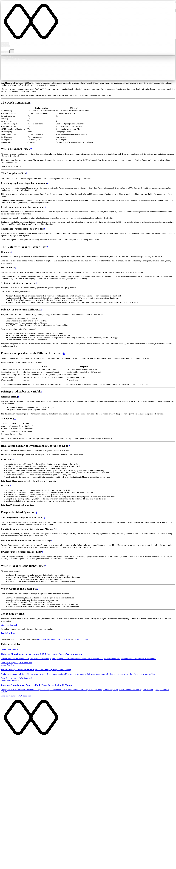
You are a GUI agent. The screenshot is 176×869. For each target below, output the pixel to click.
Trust (20, 48)
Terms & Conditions (19, 867)
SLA (33, 867)
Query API (10, 759)
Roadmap (9, 859)
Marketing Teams (12, 830)
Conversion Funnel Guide (15, 810)
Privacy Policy (6, 867)
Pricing (3, 48)
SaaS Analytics (11, 826)
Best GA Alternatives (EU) (16, 788)
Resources (5, 46)
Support (9, 854)
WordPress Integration (14, 836)
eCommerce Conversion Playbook (19, 808)
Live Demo (10, 768)
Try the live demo (8, 633)
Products (5, 43)
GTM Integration (12, 838)
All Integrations (11, 841)
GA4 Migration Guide (14, 806)
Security (9, 852)
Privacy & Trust (12, 850)
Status (8, 856)
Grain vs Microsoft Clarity (16, 786)
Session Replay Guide (14, 816)
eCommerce (10, 828)
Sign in (3, 54)
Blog (8, 48)
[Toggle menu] (11, 51)
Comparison (5, 59)
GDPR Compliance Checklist (17, 801)
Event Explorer (11, 753)
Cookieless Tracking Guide (16, 803)
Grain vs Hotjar (64, 639)
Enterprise (14, 48)
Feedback (9, 861)
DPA (29, 867)
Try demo (10, 54)
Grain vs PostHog (81, 639)
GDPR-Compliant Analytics (16, 832)
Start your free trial (9, 625)
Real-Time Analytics (13, 750)
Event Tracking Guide (14, 812)
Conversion (21, 59)
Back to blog (8, 57)
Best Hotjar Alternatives (15, 790)
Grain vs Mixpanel (13, 781)
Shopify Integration (13, 834)
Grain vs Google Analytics (47, 639)
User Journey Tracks (13, 755)
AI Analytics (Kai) (13, 761)
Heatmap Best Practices (15, 814)
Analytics (13, 59)
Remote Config (11, 757)
